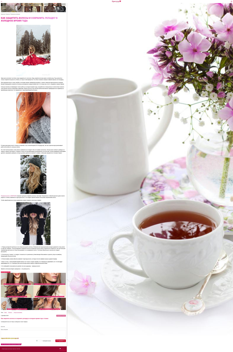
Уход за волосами (18, 316)
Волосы (10, 316)
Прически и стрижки (15, 18)
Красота (8, 18)
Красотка (3, 18)
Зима (5, 316)
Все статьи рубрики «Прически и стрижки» (11, 348)
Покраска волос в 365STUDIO (9, 200)
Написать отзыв (61, 320)
